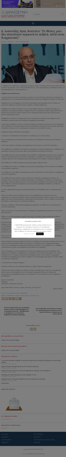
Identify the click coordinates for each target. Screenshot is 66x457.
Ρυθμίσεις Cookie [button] (29, 234)
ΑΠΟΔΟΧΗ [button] (40, 234)
